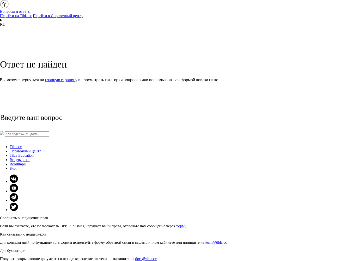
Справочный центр (25, 151)
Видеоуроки (20, 160)
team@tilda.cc (216, 242)
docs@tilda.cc (146, 259)
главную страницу (61, 80)
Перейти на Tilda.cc (16, 16)
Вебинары (18, 164)
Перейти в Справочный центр (58, 16)
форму (181, 226)
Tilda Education (22, 155)
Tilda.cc (16, 147)
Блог (13, 168)
